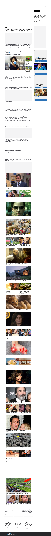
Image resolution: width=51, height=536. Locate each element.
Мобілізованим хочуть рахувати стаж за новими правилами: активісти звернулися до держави (40, 22)
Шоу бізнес (34, 6)
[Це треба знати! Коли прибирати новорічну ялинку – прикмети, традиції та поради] (8, 517)
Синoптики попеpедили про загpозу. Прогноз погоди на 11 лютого (18, 524)
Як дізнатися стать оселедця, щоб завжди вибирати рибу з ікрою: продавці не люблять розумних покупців (26, 511)
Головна (14, 6)
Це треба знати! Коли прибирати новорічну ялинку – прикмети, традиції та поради (8, 524)
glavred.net (10, 52)
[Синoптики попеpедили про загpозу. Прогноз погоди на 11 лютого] (18, 517)
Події (19, 6)
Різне (30, 6)
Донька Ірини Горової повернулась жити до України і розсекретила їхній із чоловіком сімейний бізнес (40, 16)
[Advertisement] (18, 38)
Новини (22, 6)
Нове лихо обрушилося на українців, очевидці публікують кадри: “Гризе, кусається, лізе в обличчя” (28, 524)
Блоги (26, 6)
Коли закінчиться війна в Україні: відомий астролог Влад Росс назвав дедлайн (11, 510)
